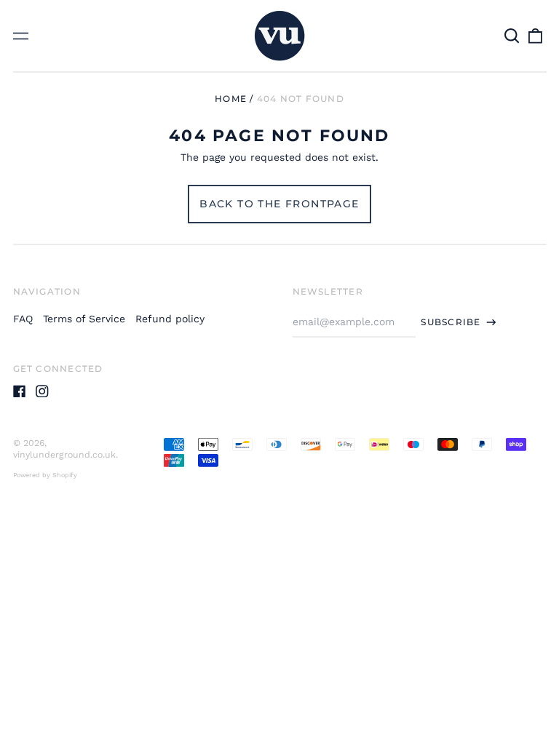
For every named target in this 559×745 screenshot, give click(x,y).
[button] (512, 35)
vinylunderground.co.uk (64, 455)
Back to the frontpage (279, 203)
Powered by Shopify (45, 475)
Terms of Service (84, 318)
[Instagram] (42, 391)
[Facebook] (19, 391)
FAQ (23, 318)
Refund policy (170, 318)
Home (231, 98)
